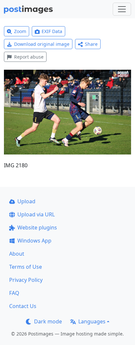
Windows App (34, 240)
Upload (26, 201)
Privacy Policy (26, 279)
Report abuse (29, 57)
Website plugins (37, 227)
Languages (92, 321)
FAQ (14, 293)
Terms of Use (25, 266)
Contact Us (22, 306)
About (16, 253)
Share (91, 44)
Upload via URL (36, 214)
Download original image (41, 44)
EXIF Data (52, 31)
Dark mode (48, 321)
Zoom (20, 31)
